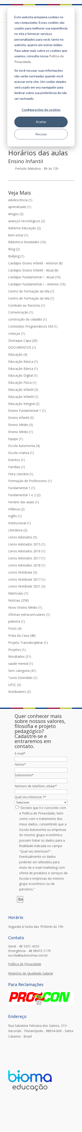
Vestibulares (19, 691)
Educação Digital (23, 375)
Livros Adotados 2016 (26, 551)
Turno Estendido (22, 678)
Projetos (17, 649)
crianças (16, 333)
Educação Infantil (23, 389)
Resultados (19, 656)
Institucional (19, 523)
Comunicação (20, 312)
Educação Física (22, 382)
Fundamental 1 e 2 (24, 495)
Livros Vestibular (22, 572)
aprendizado (19, 207)
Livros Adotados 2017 (26, 558)
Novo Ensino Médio (25, 607)
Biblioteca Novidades (27, 242)
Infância (16, 509)
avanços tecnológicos (26, 221)
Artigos (15, 214)
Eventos (16, 460)
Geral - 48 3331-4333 (23, 946)
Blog (14, 249)
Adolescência (20, 200)
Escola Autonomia (24, 445)
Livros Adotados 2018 (26, 565)
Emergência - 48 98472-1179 (29, 951)
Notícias (18, 600)
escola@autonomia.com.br (28, 955)
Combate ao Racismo (26, 305)
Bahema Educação (24, 228)
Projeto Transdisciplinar (28, 642)
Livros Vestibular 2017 (26, 579)
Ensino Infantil (21, 417)
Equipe (15, 439)
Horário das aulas (23, 502)
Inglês (15, 516)
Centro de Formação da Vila (31, 291)
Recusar (41, 134)
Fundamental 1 (21, 488)
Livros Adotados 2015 (26, 544)
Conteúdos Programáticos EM (33, 326)
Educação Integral (23, 404)
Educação (17, 354)
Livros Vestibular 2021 (26, 586)
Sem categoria (22, 670)
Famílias (16, 467)
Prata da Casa (22, 635)
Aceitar (41, 122)
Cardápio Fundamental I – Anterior (37, 284)
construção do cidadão (27, 319)
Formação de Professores (30, 481)
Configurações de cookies (41, 110)
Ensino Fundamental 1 (27, 410)
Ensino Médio (20, 425)
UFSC (14, 685)
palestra (16, 621)
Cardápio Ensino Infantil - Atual (33, 270)
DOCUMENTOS (22, 347)
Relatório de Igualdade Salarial (30, 973)
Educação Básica (23, 361)
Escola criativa (21, 453)
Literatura (17, 530)
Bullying (16, 256)
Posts (14, 628)
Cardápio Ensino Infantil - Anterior (35, 263)
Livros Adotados (22, 537)
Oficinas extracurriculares (29, 614)
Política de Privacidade (24, 964)
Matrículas (18, 593)
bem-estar (18, 235)
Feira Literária (20, 474)
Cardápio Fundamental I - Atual (34, 277)
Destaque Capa (23, 340)
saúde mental (20, 663)
